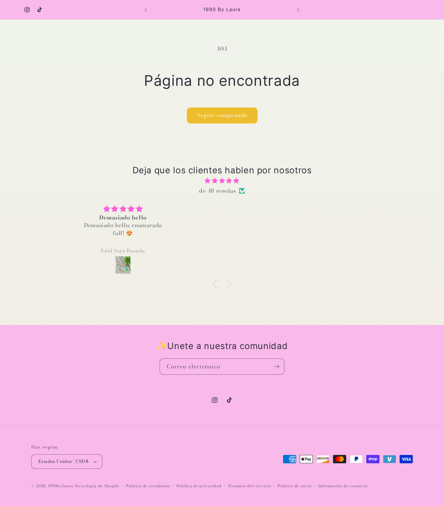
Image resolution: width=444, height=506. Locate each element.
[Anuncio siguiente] (298, 9)
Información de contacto (343, 486)
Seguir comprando (222, 115)
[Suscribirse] (276, 366)
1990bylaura (61, 486)
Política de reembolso (148, 486)
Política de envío (294, 486)
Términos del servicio (249, 486)
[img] (222, 181)
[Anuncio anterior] (145, 9)
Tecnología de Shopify (97, 486)
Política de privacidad (199, 486)
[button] (217, 284)
